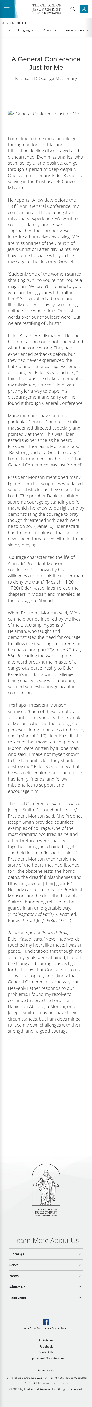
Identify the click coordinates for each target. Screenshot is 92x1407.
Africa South (14, 23)
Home (6, 30)
